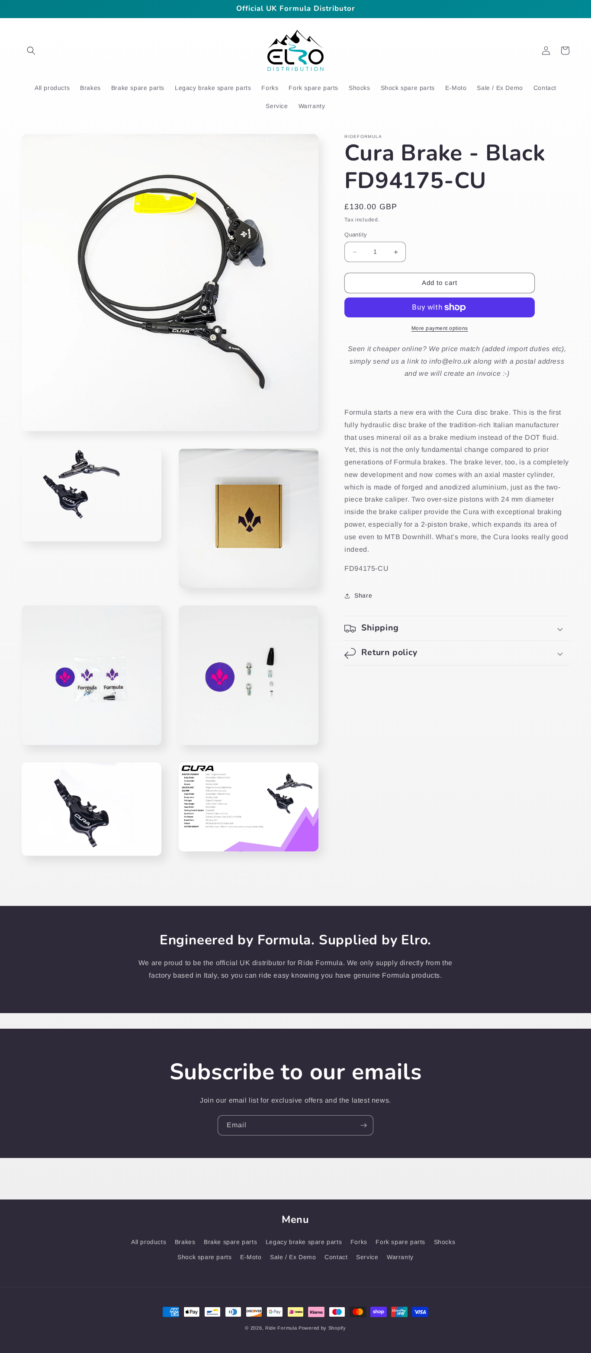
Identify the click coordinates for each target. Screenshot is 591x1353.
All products (148, 1241)
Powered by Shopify (322, 1328)
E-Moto (251, 1257)
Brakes (185, 1241)
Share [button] (363, 595)
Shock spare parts (204, 1257)
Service (367, 1257)
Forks (358, 1241)
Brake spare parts (230, 1241)
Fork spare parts (400, 1241)
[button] (31, 50)
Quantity (355, 235)
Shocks (445, 1241)
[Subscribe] (363, 1125)
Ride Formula (281, 1328)
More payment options (439, 328)
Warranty (400, 1257)
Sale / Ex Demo (293, 1257)
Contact (335, 1257)
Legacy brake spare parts (304, 1241)
